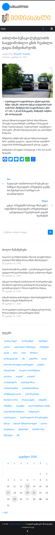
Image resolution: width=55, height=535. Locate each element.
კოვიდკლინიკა (28, 382)
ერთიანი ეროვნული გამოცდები (18, 364)
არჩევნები (44, 347)
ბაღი (23, 353)
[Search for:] (24, 232)
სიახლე (26, 54)
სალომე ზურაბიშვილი (14, 411)
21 (34, 493)
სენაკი (7, 423)
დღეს (44, 358)
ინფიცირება (9, 370)
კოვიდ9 (19, 376)
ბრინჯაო (34, 353)
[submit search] (43, 29)
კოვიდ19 (31, 376)
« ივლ (5, 512)
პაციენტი (20, 406)
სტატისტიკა (9, 429)
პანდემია (42, 400)
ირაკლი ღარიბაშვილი (29, 370)
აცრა (15, 353)
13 (27, 486)
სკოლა (44, 423)
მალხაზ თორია (11, 400)
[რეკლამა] (27, 18)
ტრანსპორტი (38, 429)
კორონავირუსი (32, 394)
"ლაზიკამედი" (27, 341)
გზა (23, 358)
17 (8, 493)
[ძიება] (21, 28)
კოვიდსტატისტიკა (30, 388)
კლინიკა (8, 376)
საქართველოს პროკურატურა (34, 417)
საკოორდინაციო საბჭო (39, 406)
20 (27, 493)
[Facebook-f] (27, 531)
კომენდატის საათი (12, 394)
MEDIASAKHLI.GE (17, 524)
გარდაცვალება (11, 358)
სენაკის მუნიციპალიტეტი (25, 423)
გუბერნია (33, 358)
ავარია (7, 347)
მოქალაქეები (28, 400)
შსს (18, 435)
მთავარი (18, 54)
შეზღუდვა (8, 435)
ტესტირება (23, 429)
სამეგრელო (34, 411)
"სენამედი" (43, 341)
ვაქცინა (40, 364)
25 (15, 499)
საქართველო (10, 417)
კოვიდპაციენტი (11, 388)
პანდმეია (8, 406)
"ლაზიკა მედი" (10, 341)
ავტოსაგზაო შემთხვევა (25, 347)
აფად (6, 353)
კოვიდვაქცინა (10, 382)
